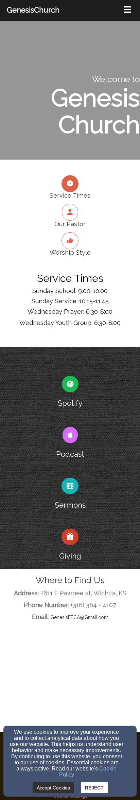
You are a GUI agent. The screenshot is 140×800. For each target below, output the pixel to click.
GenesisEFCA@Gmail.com (79, 617)
